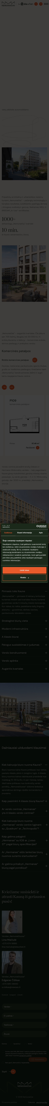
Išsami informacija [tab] (24, 533)
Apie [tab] (41, 533)
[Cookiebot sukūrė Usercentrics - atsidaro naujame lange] (36, 526)
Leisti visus (24, 570)
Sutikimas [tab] (8, 533)
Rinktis (23, 577)
